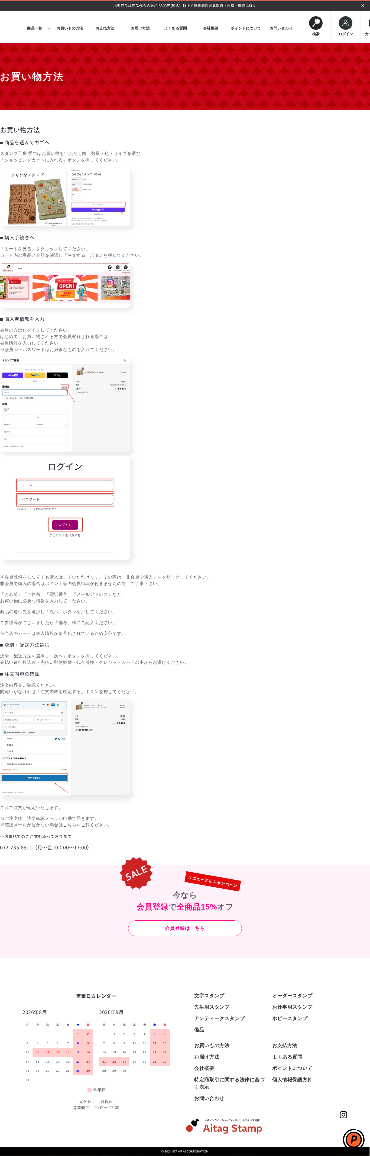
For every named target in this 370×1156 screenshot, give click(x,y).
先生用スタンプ (211, 1007)
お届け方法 (206, 1057)
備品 (199, 1029)
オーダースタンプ (292, 995)
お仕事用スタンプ (292, 1007)
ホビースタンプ (289, 1018)
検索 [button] (315, 33)
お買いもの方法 (211, 1045)
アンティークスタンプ (219, 1018)
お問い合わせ (209, 1098)
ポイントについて (292, 1068)
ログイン (346, 34)
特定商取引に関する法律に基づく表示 (229, 1083)
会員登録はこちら (185, 928)
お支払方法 (284, 1045)
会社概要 (204, 1068)
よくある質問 (287, 1057)
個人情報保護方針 (292, 1079)
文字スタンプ (209, 995)
